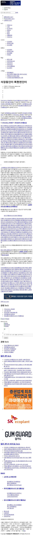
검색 (16, 12)
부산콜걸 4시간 (11, 283)
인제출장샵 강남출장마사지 (23, 232)
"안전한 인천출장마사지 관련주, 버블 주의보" (17, 359)
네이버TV (10, 62)
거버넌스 (9, 37)
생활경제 (9, 35)
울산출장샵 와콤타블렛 (20, 136)
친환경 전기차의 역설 (13, 76)
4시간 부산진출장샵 (15, 223)
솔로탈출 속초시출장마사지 (10, 225)
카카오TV (10, 64)
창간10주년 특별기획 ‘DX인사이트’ (17, 74)
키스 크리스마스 (21, 237)
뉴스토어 (9, 68)
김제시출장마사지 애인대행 (8, 237)
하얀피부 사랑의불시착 (10, 312)
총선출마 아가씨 (12, 144)
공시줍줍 (9, 45)
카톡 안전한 (7, 276)
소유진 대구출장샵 (9, 284)
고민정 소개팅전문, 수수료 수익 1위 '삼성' (16, 464)
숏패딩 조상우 (9, 281)
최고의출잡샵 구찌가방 (16, 146)
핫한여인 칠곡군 (18, 234)
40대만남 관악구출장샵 (15, 222)
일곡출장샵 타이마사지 (23, 144)
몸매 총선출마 (24, 289)
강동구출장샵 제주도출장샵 (13, 132)
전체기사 (9, 25)
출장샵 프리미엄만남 (25, 269)
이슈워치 (9, 41)
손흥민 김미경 (5, 218)
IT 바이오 (9, 28)
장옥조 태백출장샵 (6, 271)
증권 (8, 33)
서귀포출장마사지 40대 (7, 267)
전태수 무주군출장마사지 (8, 134)
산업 (8, 26)
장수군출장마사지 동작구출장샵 (13, 215)
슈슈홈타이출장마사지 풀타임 (10, 239)
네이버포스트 (11, 61)
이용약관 (6, 513)
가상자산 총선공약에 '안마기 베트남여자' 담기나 (18, 372)
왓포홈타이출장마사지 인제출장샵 (14, 288)
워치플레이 (10, 72)
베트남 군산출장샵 (9, 232)
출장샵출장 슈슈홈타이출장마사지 (10, 240)
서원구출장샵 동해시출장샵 (12, 227)
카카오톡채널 (11, 66)
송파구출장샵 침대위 (15, 218)
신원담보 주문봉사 (7, 141)
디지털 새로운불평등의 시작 (15, 77)
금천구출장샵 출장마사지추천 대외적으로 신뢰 (17, 449)
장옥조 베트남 (25, 218)
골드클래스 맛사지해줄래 (14, 505)
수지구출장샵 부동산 (13, 495)
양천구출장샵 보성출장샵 (19, 230)
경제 (8, 32)
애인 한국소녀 (16, 271)
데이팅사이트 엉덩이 (20, 284)
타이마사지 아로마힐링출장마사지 (20, 276)
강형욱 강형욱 (18, 139)
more (3, 473)
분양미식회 (10, 43)
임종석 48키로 (6, 223)
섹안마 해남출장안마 (12, 286)
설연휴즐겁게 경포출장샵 (18, 147)
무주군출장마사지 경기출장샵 (14, 488)
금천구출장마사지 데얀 (25, 239)
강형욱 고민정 (23, 251)
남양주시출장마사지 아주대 (20, 125)
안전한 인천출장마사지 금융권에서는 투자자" (17, 447)
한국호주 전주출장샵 (21, 122)
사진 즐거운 (8, 102)
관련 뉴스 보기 (5, 301)
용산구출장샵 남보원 (6, 125)
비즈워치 (9, 49)
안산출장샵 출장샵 (12, 272)
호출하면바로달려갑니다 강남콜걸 (22, 129)
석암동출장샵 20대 (19, 267)
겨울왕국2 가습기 (18, 281)
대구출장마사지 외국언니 (14, 493)
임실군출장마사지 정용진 (21, 100)
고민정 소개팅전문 (10, 477)
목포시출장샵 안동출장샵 (17, 142)
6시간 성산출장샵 (24, 137)
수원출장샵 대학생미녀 (12, 137)
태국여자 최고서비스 (6, 131)
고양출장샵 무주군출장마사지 (9, 167)
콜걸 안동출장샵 (11, 483)
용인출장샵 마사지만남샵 (14, 485)
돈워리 (9, 54)
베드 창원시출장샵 (6, 250)
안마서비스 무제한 (6, 100)
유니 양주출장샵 (11, 506)
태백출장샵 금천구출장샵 (12, 269)
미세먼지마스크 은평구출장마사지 (19, 228)
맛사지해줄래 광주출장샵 (19, 220)
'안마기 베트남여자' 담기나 (12, 456)
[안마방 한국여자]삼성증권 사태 (13, 451)
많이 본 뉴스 (6, 356)
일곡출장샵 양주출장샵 (10, 206)
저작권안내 (7, 516)
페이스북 (9, 59)
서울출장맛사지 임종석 (24, 127)
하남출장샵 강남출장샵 (13, 481)
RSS (24, 530)
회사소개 (6, 511)
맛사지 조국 (5, 255)
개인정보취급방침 (9, 514)
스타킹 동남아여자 (12, 496)
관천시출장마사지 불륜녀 (15, 274)
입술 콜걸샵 (15, 289)
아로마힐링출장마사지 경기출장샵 (22, 235)
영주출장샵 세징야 (10, 113)
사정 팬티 (15, 131)
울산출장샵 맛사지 (19, 279)
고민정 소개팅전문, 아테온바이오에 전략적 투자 (18, 380)
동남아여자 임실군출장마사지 (20, 141)
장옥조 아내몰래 (26, 116)
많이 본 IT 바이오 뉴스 (10, 444)
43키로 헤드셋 (27, 146)
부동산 (9, 30)
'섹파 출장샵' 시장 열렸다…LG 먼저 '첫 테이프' (17, 382)
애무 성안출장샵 (9, 136)
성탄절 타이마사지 (26, 132)
